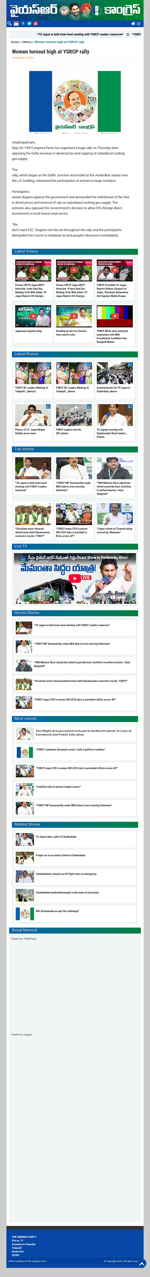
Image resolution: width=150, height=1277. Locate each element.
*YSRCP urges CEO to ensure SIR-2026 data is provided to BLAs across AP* (71, 532)
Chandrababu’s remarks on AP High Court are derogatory (66, 874)
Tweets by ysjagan (21, 1034)
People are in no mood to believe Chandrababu (60, 855)
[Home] (75, 10)
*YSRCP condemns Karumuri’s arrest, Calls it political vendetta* (70, 749)
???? (132, 23)
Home (15, 42)
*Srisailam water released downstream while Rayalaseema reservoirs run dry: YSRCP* (32, 532)
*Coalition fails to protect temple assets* (58, 786)
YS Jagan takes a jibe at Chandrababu (56, 836)
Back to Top (141, 1263)
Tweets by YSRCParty (23, 938)
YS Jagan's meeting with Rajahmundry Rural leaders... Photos (112, 433)
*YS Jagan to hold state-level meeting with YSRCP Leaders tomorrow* (65, 34)
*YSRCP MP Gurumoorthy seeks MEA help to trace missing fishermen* (73, 486)
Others (27, 42)
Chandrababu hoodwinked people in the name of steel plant (67, 892)
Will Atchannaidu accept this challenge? (57, 911)
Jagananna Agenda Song (28, 331)
